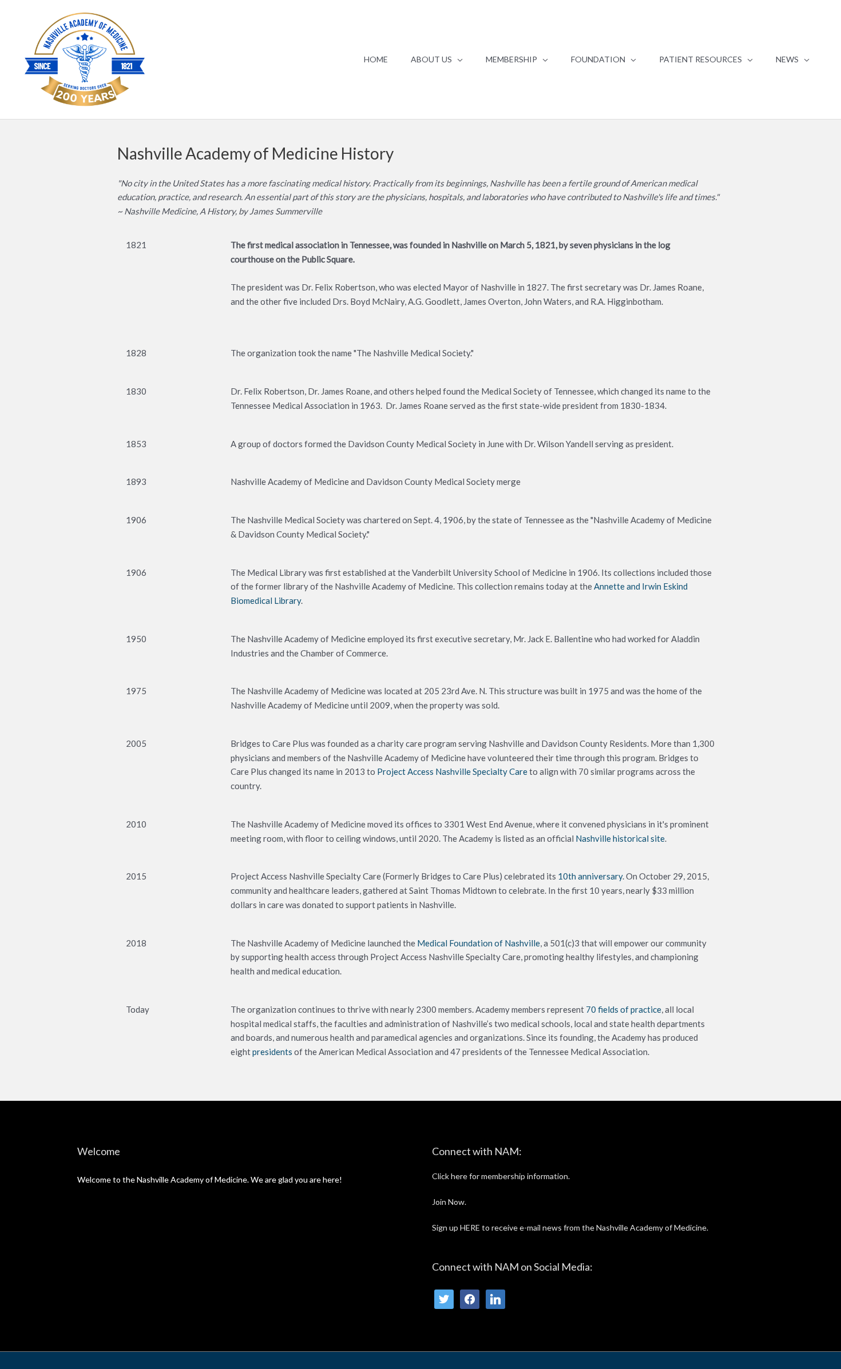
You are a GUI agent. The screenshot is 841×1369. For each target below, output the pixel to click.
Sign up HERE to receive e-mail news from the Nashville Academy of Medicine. (570, 1227)
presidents (272, 1051)
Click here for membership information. (501, 1176)
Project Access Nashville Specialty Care (452, 771)
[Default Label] (495, 1298)
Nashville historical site (620, 838)
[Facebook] (469, 1298)
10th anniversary (590, 876)
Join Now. (449, 1202)
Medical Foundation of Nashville (478, 943)
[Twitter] (444, 1298)
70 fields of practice (623, 1009)
